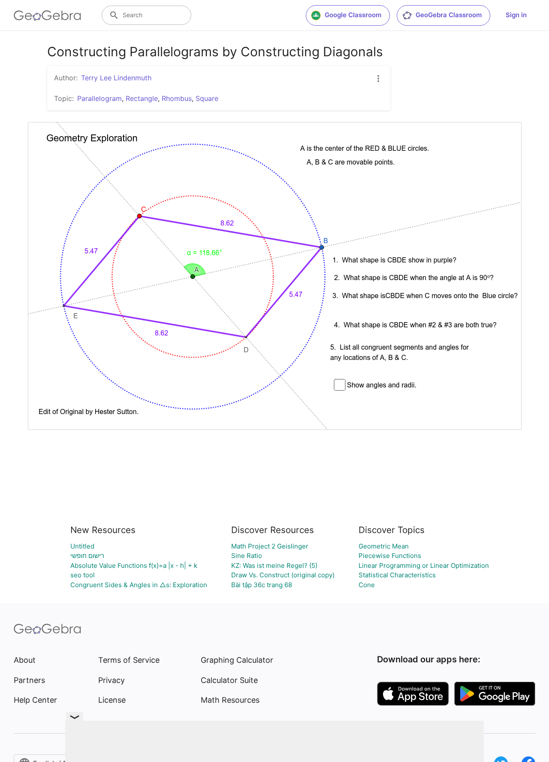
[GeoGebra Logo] (47, 15)
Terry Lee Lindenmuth (116, 77)
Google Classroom (353, 15)
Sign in (516, 15)
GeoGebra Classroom (449, 15)
